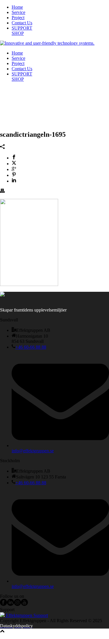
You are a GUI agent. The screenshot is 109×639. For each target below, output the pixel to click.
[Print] (2, 191)
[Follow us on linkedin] (10, 604)
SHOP (18, 33)
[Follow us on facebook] (3, 604)
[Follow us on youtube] (24, 604)
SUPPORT (22, 28)
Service (18, 12)
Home (17, 7)
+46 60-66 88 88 (30, 347)
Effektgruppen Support (26, 615)
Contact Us (22, 22)
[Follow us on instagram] (17, 604)
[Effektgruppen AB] (47, 43)
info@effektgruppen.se (33, 450)
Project (18, 17)
